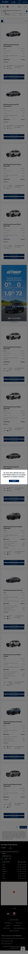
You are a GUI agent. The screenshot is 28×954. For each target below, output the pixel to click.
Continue (14, 480)
